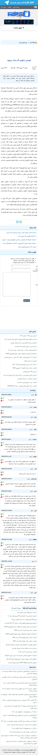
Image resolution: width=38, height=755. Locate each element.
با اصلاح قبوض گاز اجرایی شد (27, 236)
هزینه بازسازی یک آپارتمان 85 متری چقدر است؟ (22, 616)
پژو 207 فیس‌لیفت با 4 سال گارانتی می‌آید (23, 619)
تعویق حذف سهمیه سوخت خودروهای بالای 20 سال (21, 659)
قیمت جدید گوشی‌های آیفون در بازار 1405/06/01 (21, 386)
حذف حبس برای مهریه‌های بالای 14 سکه (24, 364)
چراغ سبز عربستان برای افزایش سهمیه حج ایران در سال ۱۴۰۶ (18, 721)
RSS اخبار (32, 43)
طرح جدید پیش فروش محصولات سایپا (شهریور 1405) (20, 627)
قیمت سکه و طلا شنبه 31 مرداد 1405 (25, 630)
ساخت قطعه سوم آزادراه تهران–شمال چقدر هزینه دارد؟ (20, 339)
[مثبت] (1, 398)
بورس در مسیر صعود (30, 361)
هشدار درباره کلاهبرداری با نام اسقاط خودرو (23, 343)
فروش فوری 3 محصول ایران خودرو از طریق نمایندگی (21, 645)
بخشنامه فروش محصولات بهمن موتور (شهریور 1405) (20, 354)
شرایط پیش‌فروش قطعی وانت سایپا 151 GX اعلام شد (20, 623)
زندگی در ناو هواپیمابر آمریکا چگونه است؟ (23, 728)
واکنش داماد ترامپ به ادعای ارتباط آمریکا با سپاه (21, 725)
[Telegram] (17, 223)
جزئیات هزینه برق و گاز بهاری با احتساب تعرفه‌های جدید (19, 243)
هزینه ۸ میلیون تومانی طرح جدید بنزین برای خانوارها (20, 655)
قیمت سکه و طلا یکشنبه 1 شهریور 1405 (24, 368)
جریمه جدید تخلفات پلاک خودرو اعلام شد (24, 648)
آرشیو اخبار (22, 43)
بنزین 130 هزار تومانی (29, 372)
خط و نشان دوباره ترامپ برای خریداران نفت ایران (21, 232)
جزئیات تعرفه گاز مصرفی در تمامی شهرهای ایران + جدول (19, 240)
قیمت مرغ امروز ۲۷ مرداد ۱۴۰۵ (27, 652)
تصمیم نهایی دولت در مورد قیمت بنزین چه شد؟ (22, 350)
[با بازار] (19, 22)
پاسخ (32, 395)
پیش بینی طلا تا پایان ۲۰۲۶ (28, 336)
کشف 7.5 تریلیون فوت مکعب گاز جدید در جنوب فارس (20, 357)
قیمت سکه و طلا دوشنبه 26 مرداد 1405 (24, 641)
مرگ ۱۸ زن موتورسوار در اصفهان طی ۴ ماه (24, 712)
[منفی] (1, 401)
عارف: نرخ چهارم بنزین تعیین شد (26, 612)
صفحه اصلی (16, 7)
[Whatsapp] (20, 223)
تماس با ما (3, 7)
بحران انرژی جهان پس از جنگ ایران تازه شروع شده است (19, 375)
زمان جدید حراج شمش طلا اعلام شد (25, 346)
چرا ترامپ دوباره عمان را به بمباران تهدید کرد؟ (22, 732)
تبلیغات (9, 7)
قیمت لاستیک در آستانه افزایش (27, 379)
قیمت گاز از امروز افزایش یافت (27, 247)
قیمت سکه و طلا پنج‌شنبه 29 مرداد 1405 (24, 637)
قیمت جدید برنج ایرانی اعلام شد (26, 382)
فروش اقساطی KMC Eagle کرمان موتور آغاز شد (22, 663)
